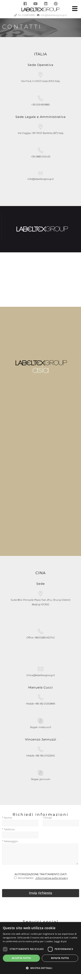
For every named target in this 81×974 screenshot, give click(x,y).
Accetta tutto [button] (21, 958)
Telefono (8, 829)
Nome (7, 817)
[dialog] (40, 948)
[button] (40, 968)
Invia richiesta (40, 893)
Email (47, 817)
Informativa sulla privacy (51, 878)
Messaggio (10, 841)
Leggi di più (60, 941)
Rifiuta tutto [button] (60, 958)
